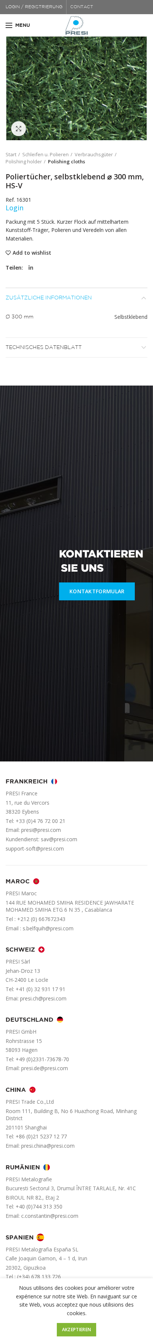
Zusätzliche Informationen (49, 298)
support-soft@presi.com (35, 848)
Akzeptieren (76, 1329)
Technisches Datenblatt (44, 347)
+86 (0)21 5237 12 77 (41, 1136)
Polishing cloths (66, 161)
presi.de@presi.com (44, 1068)
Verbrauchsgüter (94, 154)
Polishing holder (24, 161)
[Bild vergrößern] (18, 128)
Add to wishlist (32, 252)
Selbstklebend (130, 316)
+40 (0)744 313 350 (39, 1206)
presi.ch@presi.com (43, 998)
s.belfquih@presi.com (48, 928)
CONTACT (81, 7)
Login (14, 207)
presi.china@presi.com (48, 1145)
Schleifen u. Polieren (45, 154)
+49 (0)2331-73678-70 (42, 1059)
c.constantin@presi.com (49, 1215)
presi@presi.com (41, 829)
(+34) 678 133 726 (39, 1276)
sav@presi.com (59, 839)
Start (11, 154)
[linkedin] (30, 268)
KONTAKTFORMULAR (97, 591)
